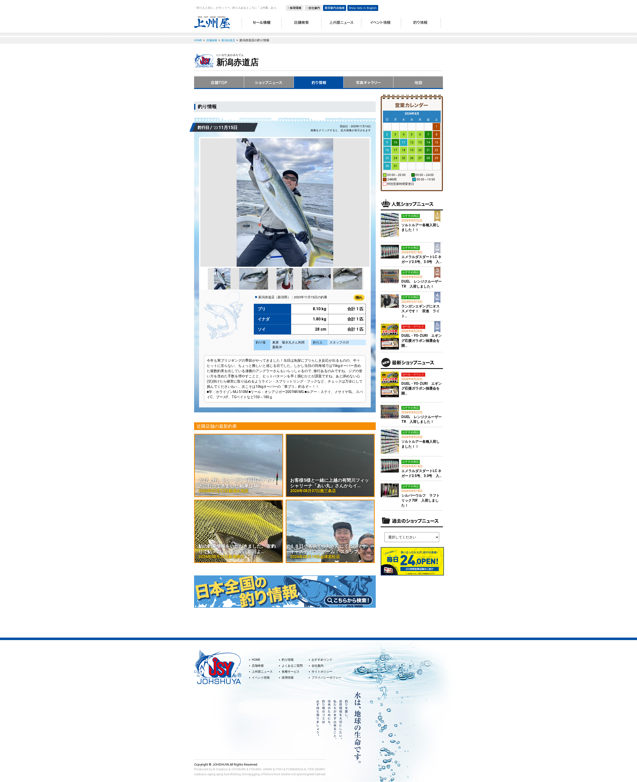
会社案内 (317, 665)
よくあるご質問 (292, 665)
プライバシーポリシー (326, 677)
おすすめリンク (322, 659)
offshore (267, 774)
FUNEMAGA (294, 769)
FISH (279, 769)
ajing (219, 774)
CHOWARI (238, 769)
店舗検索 (258, 665)
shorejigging (251, 774)
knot (277, 774)
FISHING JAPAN (260, 769)
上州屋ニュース (262, 671)
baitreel (320, 774)
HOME (256, 659)
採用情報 (288, 677)
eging (211, 774)
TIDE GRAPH (316, 769)
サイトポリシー (322, 671)
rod (293, 774)
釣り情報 (288, 659)
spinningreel (305, 774)
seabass (200, 774)
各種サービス (291, 671)
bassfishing (232, 774)
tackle (285, 774)
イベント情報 (261, 677)
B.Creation (220, 769)
